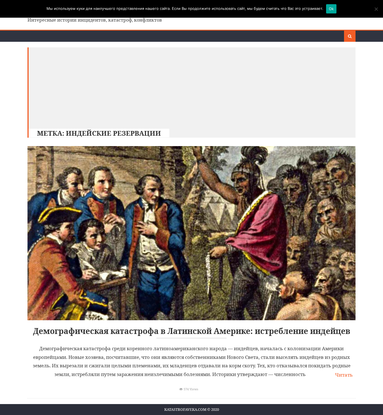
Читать (344, 375)
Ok (331, 8)
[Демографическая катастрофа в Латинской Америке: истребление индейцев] (191, 233)
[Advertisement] (189, 86)
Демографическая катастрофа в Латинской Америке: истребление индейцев (191, 331)
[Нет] (376, 9)
